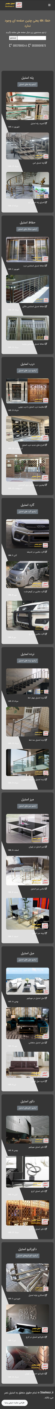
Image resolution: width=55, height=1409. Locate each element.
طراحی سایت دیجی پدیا (14, 1402)
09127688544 (19, 46)
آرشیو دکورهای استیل (27, 1108)
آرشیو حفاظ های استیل (27, 229)
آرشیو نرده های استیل (28, 660)
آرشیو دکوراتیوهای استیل (27, 1255)
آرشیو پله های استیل (27, 84)
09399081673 (38, 46)
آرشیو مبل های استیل (27, 959)
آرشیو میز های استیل (27, 806)
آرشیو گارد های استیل (27, 511)
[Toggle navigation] (49, 5)
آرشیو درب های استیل (27, 370)
